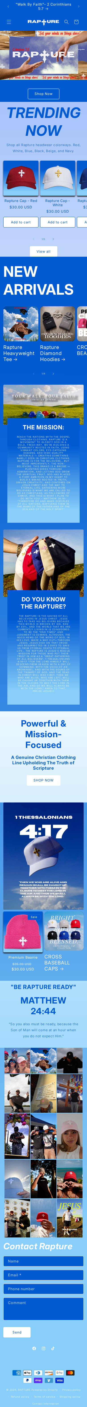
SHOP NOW (43, 780)
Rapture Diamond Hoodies (51, 353)
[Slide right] (53, 239)
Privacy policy (71, 1389)
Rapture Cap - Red (20, 201)
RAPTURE (24, 1389)
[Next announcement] (79, 6)
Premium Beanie (23, 957)
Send (17, 1332)
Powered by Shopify (44, 1389)
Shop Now (44, 94)
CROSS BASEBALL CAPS (57, 963)
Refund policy (20, 1396)
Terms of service (44, 1396)
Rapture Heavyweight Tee (19, 353)
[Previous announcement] (8, 6)
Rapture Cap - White (57, 203)
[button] (9, 22)
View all (44, 251)
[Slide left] (34, 239)
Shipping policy (70, 1396)
